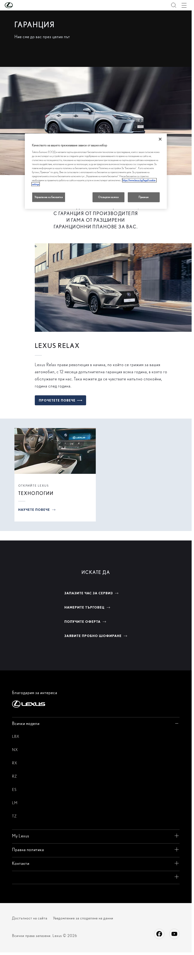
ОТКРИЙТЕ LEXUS (33, 485)
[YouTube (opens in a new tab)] (174, 934)
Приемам (144, 197)
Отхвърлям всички (108, 197)
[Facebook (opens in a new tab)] (159, 934)
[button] (18, 5)
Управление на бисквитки (49, 197)
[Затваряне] (160, 139)
